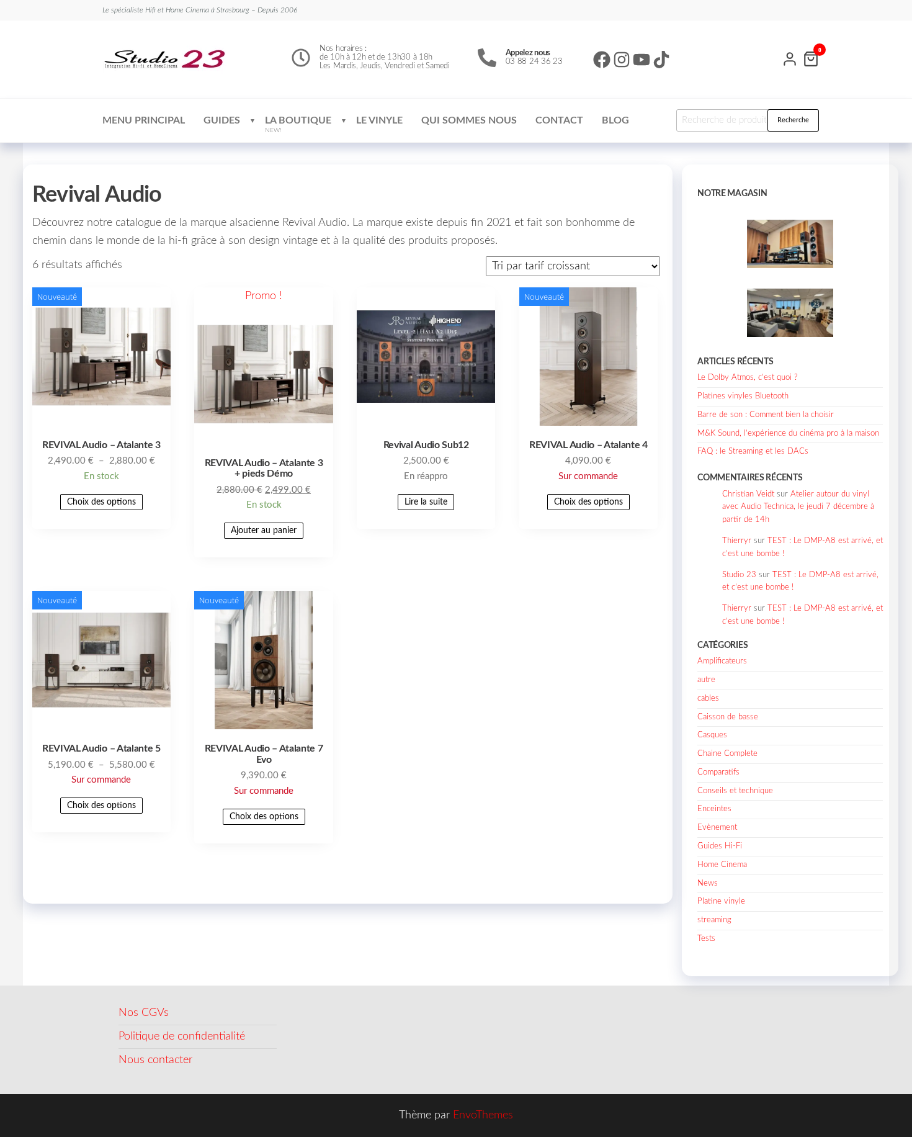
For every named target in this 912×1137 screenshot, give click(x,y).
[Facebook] (601, 59)
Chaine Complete (727, 754)
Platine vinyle (721, 901)
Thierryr (736, 541)
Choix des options (101, 502)
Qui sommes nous (469, 120)
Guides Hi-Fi (719, 846)
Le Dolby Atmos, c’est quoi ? (747, 378)
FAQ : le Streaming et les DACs (752, 451)
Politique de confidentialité (181, 1036)
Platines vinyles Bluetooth (743, 396)
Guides (221, 120)
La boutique (298, 124)
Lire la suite (426, 502)
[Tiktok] (661, 59)
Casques (712, 735)
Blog (615, 120)
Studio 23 (739, 575)
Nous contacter (155, 1060)
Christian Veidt (748, 494)
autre (706, 680)
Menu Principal (143, 120)
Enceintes (714, 809)
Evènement (717, 828)
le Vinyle (379, 120)
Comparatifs (718, 772)
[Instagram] (621, 59)
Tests (706, 939)
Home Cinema (722, 865)
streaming (714, 920)
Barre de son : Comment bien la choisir (765, 415)
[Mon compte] (790, 58)
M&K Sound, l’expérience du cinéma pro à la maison (788, 433)
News (707, 883)
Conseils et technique (735, 791)
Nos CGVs (143, 1012)
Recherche (793, 120)
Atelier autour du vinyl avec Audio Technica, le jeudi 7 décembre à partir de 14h (798, 507)
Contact (559, 120)
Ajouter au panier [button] (264, 530)
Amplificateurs (722, 661)
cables (708, 698)
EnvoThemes (483, 1115)
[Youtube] (641, 59)
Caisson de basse (727, 717)
